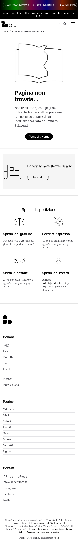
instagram (9, 488)
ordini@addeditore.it (54, 283)
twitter (7, 500)
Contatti (8, 445)
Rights (7, 451)
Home (5, 31)
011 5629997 (38, 523)
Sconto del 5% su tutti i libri (18, 12)
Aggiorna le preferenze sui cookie (43, 531)
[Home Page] (9, 24)
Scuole (7, 439)
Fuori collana (11, 385)
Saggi (6, 345)
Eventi (7, 427)
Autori (7, 421)
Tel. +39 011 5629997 (15, 476)
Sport (6, 363)
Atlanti (7, 369)
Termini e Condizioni (38, 529)
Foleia (56, 537)
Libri (6, 415)
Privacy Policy (57, 529)
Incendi (7, 379)
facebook (8, 494)
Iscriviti (38, 177)
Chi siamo (9, 409)
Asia (5, 351)
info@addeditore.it (15, 482)
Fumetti (8, 357)
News (6, 433)
